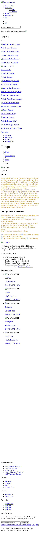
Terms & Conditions (18, 525)
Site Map (28, 525)
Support (7, 14)
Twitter (7, 292)
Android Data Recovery (13, 466)
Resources (8, 8)
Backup (7, 485)
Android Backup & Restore (14, 472)
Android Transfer (11, 468)
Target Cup (9, 336)
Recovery (8, 481)
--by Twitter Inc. (10, 296)
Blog (37, 525)
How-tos (12, 10)
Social (7, 160)
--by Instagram (10, 311)
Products (8, 6)
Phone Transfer (10, 470)
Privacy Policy (6, 525)
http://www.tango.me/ (25, 267)
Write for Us (9, 15)
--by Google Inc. (10, 281)
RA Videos (13, 12)
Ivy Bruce (6, 242)
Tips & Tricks (9, 487)
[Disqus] (20, 375)
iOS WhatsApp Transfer (13, 474)
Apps (33, 525)
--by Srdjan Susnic (11, 340)
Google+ (8, 278)
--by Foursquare (10, 325)
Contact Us (9, 496)
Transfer (8, 483)
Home (7, 152)
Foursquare (9, 322)
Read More (4, 132)
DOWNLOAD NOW (12, 285)
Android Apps (10, 156)
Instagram (8, 307)
